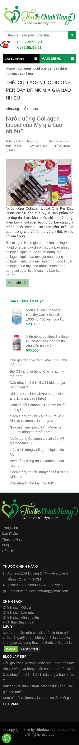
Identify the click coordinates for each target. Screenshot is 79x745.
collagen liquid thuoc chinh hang (30, 252)
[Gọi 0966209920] (7, 738)
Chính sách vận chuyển (21, 617)
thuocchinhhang (29, 141)
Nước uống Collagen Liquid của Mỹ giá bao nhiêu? (34, 124)
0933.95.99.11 (29, 47)
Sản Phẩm (10, 534)
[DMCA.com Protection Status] (22, 648)
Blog (5, 545)
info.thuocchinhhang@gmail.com (38, 591)
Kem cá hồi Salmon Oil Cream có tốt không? (37, 698)
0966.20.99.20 (29, 42)
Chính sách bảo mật (18, 612)
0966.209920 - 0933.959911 (35, 585)
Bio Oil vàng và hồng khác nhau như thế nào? (38, 669)
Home (10, 68)
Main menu (51, 59)
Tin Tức (16, 145)
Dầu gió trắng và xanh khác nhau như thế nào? (39, 663)
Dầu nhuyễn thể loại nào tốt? (32, 483)
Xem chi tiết (17, 283)
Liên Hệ (8, 551)
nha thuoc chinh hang (48, 266)
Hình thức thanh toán (19, 622)
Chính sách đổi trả (17, 607)
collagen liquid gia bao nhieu (32, 243)
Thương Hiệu (12, 539)
